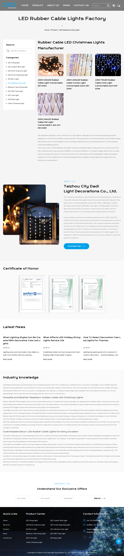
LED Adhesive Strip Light (17, 83)
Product (37, 5)
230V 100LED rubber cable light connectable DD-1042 (50, 83)
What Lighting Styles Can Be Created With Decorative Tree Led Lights (21, 340)
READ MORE (7, 359)
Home (25, 5)
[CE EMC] (62, 294)
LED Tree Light (13, 95)
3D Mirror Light (13, 79)
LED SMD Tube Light (15, 91)
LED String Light (14, 62)
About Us (53, 5)
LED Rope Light (13, 99)
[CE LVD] (92, 294)
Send (97, 498)
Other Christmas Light (16, 103)
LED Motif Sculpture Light (17, 71)
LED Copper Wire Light (16, 66)
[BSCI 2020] (32, 294)
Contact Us (81, 5)
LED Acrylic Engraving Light (18, 75)
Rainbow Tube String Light (18, 87)
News (66, 5)
